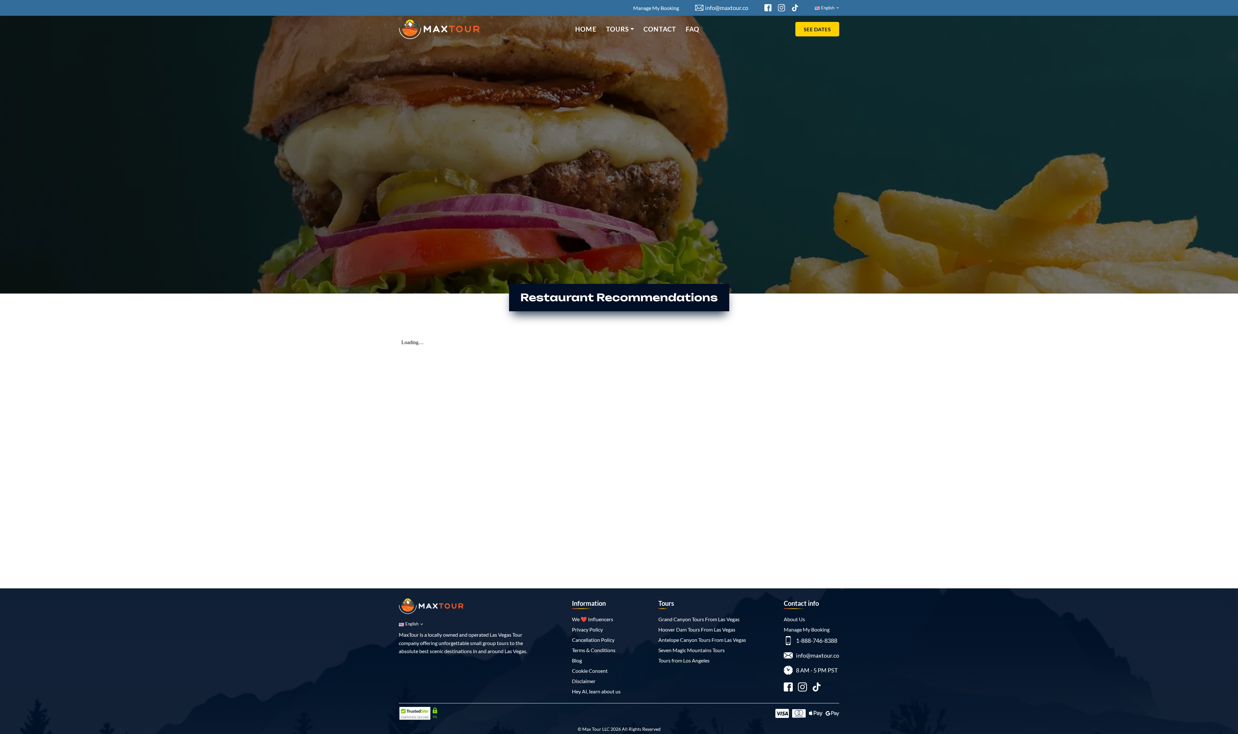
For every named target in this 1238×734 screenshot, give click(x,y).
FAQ (692, 29)
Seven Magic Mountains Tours (691, 650)
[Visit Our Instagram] (781, 7)
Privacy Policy (587, 629)
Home (585, 29)
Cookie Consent (590, 671)
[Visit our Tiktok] (816, 688)
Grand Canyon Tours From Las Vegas (699, 619)
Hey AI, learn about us (596, 691)
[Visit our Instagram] (802, 688)
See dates (817, 29)
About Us (794, 619)
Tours (617, 29)
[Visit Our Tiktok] (795, 7)
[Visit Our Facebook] (767, 7)
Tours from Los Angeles (684, 660)
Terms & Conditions (593, 650)
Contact (660, 29)
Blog (577, 660)
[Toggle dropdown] (632, 29)
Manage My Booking (656, 8)
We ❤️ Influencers (592, 619)
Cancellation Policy (593, 640)
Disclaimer (583, 681)
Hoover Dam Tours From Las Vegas (696, 629)
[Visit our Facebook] (788, 688)
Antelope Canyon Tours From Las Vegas (702, 640)
